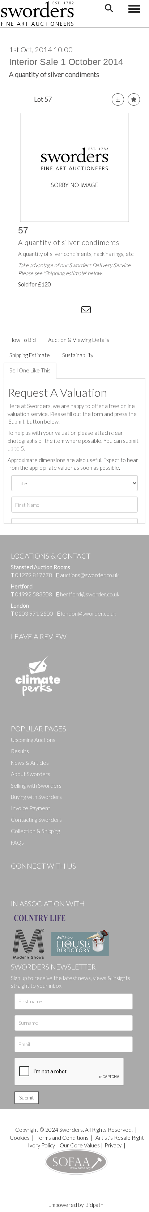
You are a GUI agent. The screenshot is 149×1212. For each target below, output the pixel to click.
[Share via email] (87, 311)
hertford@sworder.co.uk (89, 594)
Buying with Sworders (36, 796)
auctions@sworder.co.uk (87, 575)
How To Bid (22, 339)
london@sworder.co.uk (86, 613)
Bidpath (94, 1204)
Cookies (20, 1137)
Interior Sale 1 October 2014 (66, 62)
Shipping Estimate (29, 355)
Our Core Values (80, 1145)
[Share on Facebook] (28, 311)
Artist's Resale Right (119, 1137)
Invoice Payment (30, 808)
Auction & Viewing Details (78, 339)
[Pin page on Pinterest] (58, 311)
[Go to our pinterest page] (47, 878)
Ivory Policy (41, 1145)
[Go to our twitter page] (32, 878)
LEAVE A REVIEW (39, 636)
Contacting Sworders (36, 819)
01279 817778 (33, 575)
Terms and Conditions (63, 1137)
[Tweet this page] (43, 311)
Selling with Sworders (36, 785)
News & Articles (30, 762)
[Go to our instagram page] (73, 311)
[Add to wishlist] (134, 99)
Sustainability (77, 355)
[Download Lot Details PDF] (118, 99)
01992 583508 (33, 594)
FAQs (17, 842)
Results (20, 751)
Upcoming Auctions (33, 739)
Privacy (113, 1145)
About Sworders (30, 774)
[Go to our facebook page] (18, 878)
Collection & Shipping (35, 831)
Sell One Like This (30, 370)
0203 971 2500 (34, 613)
